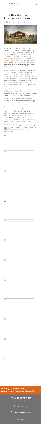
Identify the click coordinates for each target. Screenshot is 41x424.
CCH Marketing (11, 22)
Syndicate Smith (9, 59)
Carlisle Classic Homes (12, 61)
